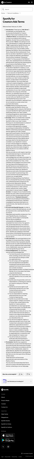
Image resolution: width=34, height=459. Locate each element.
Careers (3, 404)
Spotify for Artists (6, 424)
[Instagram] (8, 447)
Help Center (4, 414)
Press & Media (5, 400)
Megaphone (4, 417)
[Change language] (29, 2)
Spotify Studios (5, 421)
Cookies (20, 456)
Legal (2, 456)
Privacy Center (7, 456)
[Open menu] (32, 2)
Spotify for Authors (6, 427)
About (3, 397)
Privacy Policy (14, 456)
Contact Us (4, 407)
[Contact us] (30, 381)
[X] (3, 447)
